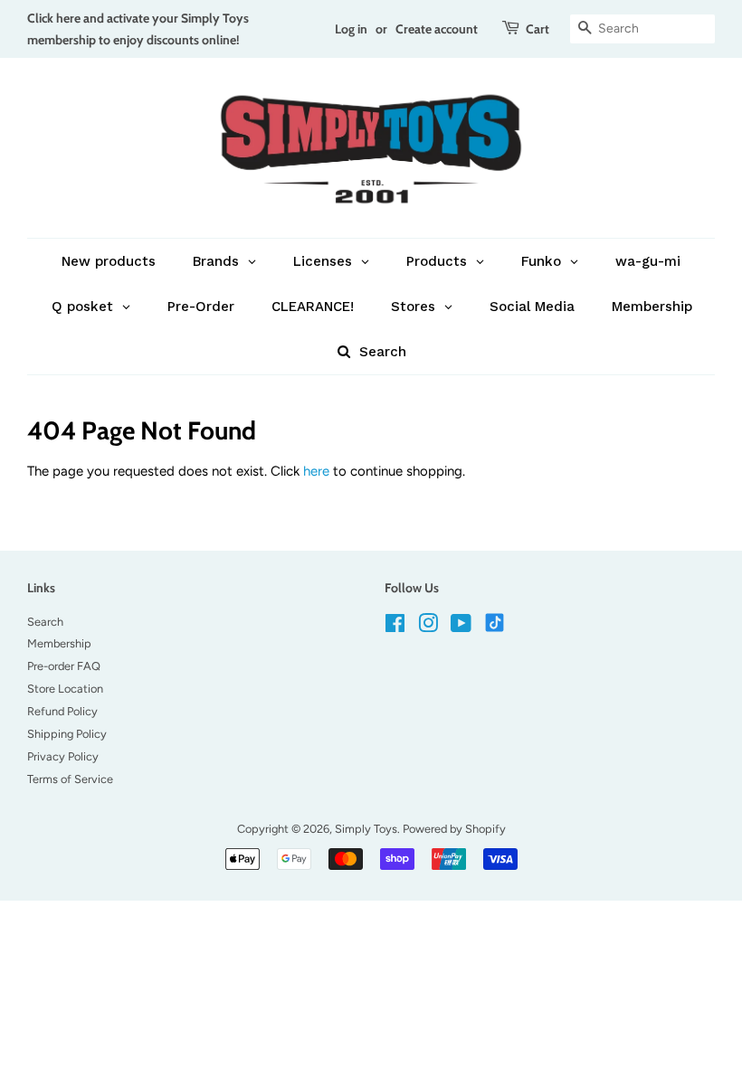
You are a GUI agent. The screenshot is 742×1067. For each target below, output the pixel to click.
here (316, 471)
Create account (436, 28)
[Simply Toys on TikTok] (496, 621)
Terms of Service (70, 779)
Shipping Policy (67, 734)
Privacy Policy (63, 756)
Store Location (65, 688)
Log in (351, 28)
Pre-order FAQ (63, 666)
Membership (59, 643)
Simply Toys (366, 829)
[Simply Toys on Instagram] (428, 627)
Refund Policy (62, 711)
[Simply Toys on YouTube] (461, 627)
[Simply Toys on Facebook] (395, 627)
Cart (537, 28)
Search (45, 621)
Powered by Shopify (454, 829)
